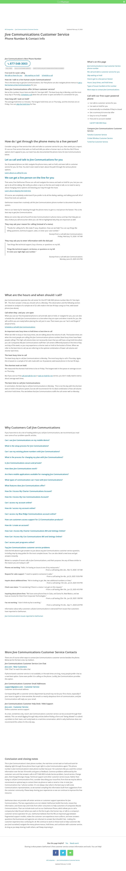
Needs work (74, 843)
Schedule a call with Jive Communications (20, 327)
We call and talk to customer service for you (103, 72)
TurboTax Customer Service (97, 142)
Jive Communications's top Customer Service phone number (103, 67)
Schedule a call (47, 75)
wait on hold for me (45, 376)
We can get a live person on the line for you (29, 177)
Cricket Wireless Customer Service (100, 138)
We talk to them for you (13, 75)
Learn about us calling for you (16, 173)
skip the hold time (23, 104)
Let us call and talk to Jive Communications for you (34, 159)
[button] (124, 2)
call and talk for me (29, 376)
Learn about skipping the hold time (18, 191)
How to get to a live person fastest (100, 79)
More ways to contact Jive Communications (103, 90)
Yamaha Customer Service (97, 135)
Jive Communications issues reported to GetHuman (24, 616)
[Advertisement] (44, 122)
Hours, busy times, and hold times (100, 82)
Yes (67, 843)
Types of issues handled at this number (101, 86)
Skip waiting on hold (32, 75)
